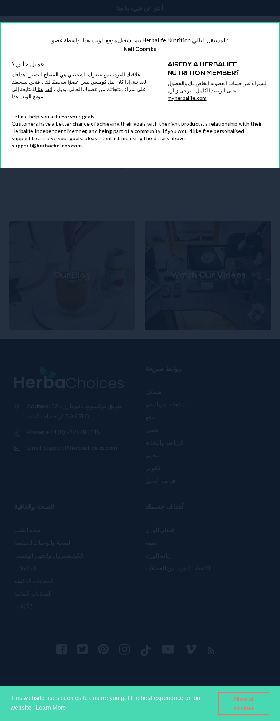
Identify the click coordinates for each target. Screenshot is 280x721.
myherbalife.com (187, 98)
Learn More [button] (51, 708)
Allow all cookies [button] (244, 703)
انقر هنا (44, 89)
